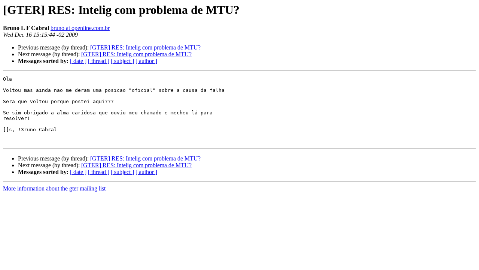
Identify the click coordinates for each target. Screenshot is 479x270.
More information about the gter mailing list (54, 188)
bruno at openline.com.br (80, 28)
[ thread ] (98, 61)
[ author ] (146, 61)
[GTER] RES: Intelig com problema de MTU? (145, 47)
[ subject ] (122, 61)
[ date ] (78, 61)
